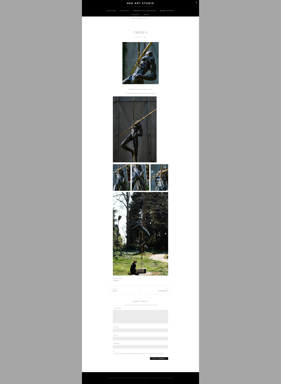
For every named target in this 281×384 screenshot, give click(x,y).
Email (116, 335)
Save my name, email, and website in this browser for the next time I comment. (139, 353)
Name (116, 327)
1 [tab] (138, 273)
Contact (135, 14)
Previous (115, 233)
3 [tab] (142, 273)
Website (116, 343)
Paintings (124, 10)
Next (165, 233)
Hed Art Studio (140, 3)
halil (145, 37)
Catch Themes (168, 378)
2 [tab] (140, 273)
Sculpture (111, 10)
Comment (117, 308)
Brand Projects (167, 10)
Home (133, 18)
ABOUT (146, 14)
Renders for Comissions (145, 10)
